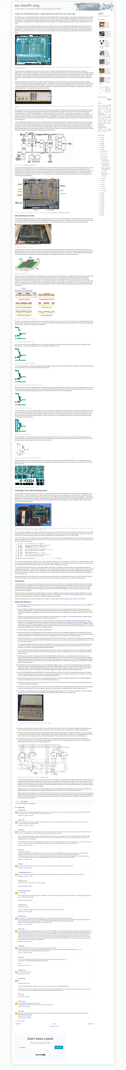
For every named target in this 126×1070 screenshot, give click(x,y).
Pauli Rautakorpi (61, 212)
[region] (38, 550)
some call (35, 572)
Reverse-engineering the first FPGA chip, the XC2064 (106, 169)
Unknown (20, 810)
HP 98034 (65, 622)
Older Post (90, 1023)
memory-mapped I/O (43, 788)
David (19, 957)
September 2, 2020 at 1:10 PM (25, 845)
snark (105, 128)
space (109, 128)
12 (45, 117)
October (103, 155)
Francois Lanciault (22, 890)
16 (30, 568)
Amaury (20, 946)
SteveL (20, 929)
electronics (24, 803)
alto (110, 106)
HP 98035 (64, 493)
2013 (101, 205)
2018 (101, 195)
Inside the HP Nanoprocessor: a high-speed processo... (105, 174)
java (110, 119)
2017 (101, 197)
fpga (99, 116)
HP (101, 117)
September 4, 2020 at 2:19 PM (25, 911)
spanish (99, 130)
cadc (105, 111)
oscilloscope (100, 121)
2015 (101, 201)
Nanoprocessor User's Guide (30, 165)
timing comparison (40, 644)
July (102, 180)
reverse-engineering (31, 803)
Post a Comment (20, 1020)
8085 (107, 105)
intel (103, 119)
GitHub (32, 558)
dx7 (110, 112)
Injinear (20, 820)
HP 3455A (86, 624)
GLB (42, 67)
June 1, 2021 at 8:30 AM (23, 996)
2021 (101, 147)
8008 (104, 105)
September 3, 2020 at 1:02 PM (25, 867)
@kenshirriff (60, 598)
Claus (19, 1011)
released (51, 26)
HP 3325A (88, 620)
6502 (101, 105)
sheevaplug (100, 128)
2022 (101, 145)
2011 (101, 209)
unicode (102, 131)
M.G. (19, 863)
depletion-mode (25, 367)
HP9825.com (90, 604)
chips (20, 803)
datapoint (106, 112)
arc (110, 108)
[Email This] (21, 801)
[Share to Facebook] (25, 801)
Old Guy (20, 1001)
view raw (59, 558)
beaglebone (108, 109)
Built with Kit (40, 1054)
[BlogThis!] (22, 801)
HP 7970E (44, 624)
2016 (101, 199)
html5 (103, 117)
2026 (101, 137)
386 (99, 105)
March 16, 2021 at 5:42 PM (24, 965)
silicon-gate (70, 72)
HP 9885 (36, 622)
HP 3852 (70, 624)
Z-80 (105, 131)
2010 (101, 211)
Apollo (103, 108)
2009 (101, 212)
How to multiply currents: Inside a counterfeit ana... (105, 160)
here (37, 629)
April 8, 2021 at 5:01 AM (23, 974)
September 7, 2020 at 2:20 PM (25, 924)
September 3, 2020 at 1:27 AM (25, 859)
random (109, 123)
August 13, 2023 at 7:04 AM (24, 1017)
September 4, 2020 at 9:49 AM (25, 900)
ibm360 (99, 119)
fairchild (109, 114)
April (102, 186)
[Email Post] (17, 801)
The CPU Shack (37, 27)
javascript (100, 120)
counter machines (31, 882)
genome (106, 116)
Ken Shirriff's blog (27, 5)
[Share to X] (23, 801)
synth (104, 130)
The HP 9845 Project (25, 606)
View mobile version (54, 1026)
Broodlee (20, 970)
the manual (70, 535)
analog (99, 108)
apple (107, 108)
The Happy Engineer (23, 872)
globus (109, 116)
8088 (102, 106)
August (102, 178)
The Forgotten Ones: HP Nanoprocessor (70, 604)
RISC (32, 632)
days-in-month (19, 558)
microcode (108, 120)
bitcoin (99, 111)
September (103, 157)
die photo (55, 212)
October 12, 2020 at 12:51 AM (25, 952)
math (104, 120)
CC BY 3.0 (67, 212)
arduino (100, 109)
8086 (109, 105)
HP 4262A (59, 624)
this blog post (51, 736)
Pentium (106, 121)
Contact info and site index (104, 16)
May (102, 184)
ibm (106, 117)
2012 (101, 207)
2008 (101, 215)
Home (54, 1023)
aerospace (106, 106)
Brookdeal (20, 916)
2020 (101, 149)
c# (102, 111)
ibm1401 (109, 117)
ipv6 (106, 119)
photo (110, 121)
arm (104, 109)
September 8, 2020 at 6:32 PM (25, 941)
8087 (99, 106)
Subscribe (101, 13)
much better (57, 74)
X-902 (75, 736)
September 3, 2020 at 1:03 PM (25, 876)
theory (99, 131)
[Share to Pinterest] (26, 801)
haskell (99, 117)
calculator (109, 111)
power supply (102, 123)
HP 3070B (49, 622)
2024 (101, 141)
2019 (101, 193)
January (103, 190)
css (103, 112)
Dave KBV (20, 978)
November (103, 153)
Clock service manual (43, 777)
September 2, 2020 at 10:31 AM (25, 815)
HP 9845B (68, 620)
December (103, 151)
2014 (101, 203)
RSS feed (82, 598)
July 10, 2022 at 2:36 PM (24, 1006)
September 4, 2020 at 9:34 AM (25, 886)
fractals (102, 116)
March (102, 188)
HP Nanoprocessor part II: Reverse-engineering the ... (105, 165)
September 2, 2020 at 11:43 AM (25, 825)
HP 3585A (73, 620)
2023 (101, 143)
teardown (108, 130)
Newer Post (18, 1023)
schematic (54, 793)
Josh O (20, 829)
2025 (101, 139)
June (102, 182)
